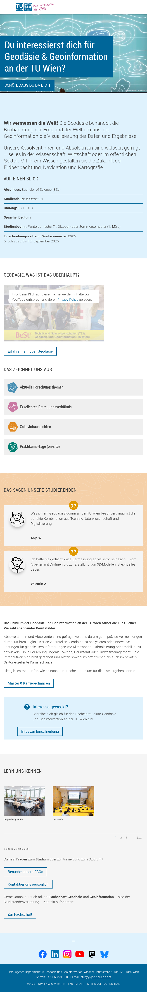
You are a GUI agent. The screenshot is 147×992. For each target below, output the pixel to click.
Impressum (94, 984)
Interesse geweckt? (50, 707)
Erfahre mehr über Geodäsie (30, 351)
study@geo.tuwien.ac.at (96, 977)
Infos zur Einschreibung (40, 731)
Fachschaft (76, 984)
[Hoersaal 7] (73, 814)
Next (139, 838)
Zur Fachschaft (20, 914)
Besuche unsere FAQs (25, 871)
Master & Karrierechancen (29, 683)
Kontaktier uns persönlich (28, 884)
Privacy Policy (68, 299)
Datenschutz (111, 984)
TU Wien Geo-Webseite (51, 984)
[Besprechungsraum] (24, 814)
